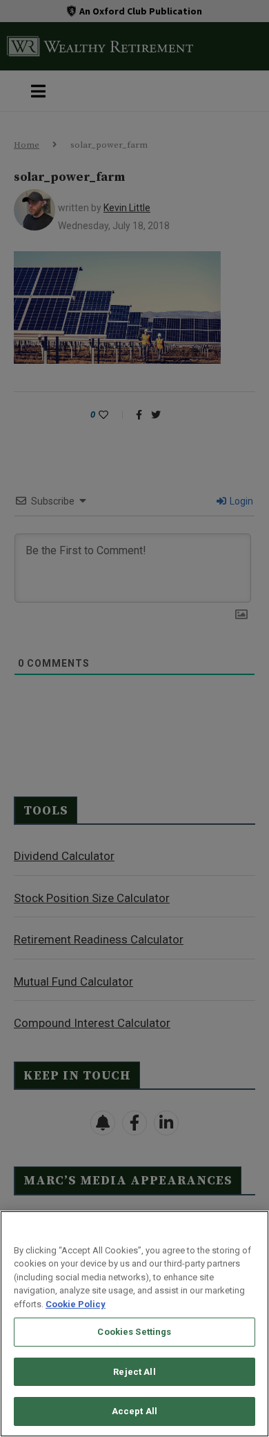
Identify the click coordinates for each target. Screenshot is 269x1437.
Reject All (134, 1372)
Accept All (134, 1411)
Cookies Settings (134, 1332)
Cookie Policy (76, 1304)
